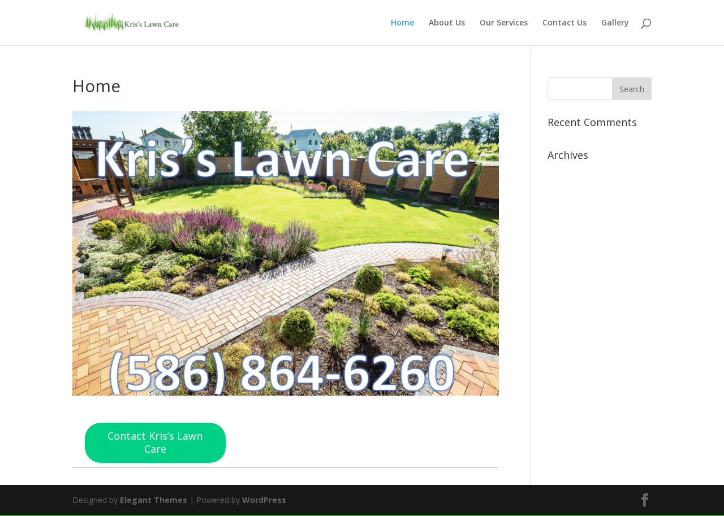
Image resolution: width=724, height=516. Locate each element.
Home (402, 23)
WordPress (264, 500)
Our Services (504, 23)
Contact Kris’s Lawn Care (154, 442)
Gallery (615, 23)
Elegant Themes (153, 500)
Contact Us (564, 23)
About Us (447, 23)
